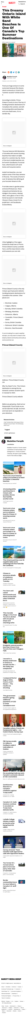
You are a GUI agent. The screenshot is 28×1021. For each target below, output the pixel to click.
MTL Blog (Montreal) (6, 1003)
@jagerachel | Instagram (17, 55)
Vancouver (4, 1007)
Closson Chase (7, 200)
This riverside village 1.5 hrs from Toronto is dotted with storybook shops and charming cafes (10, 618)
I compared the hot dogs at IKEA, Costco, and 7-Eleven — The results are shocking (10, 683)
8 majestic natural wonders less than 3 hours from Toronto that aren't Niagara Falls (13, 648)
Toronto (6, 1006)
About (2, 986)
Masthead (14, 993)
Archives (14, 986)
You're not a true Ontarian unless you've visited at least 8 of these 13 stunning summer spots (9, 513)
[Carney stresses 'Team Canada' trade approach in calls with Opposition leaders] (14, 842)
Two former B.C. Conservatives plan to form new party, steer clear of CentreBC (9, 867)
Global (21, 1001)
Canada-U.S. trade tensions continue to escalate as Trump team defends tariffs (10, 806)
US (12, 1001)
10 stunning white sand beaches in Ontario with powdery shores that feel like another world (9, 494)
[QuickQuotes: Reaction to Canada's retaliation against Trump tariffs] (21, 786)
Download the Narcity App (7, 989)
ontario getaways (9, 433)
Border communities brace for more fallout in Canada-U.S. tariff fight (10, 884)
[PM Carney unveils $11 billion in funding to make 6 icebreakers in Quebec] (21, 743)
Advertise (8, 986)
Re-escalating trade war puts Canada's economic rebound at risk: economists (13, 775)
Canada (8, 1001)
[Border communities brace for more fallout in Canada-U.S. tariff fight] (21, 882)
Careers (19, 986)
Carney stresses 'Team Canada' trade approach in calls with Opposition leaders (13, 851)
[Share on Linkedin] (11, 72)
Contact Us (17, 989)
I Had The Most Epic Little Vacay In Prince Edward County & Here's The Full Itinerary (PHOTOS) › (13, 424)
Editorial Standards (5, 993)
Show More (7, 437)
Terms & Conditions (5, 998)
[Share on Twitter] (14, 72)
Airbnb (13, 100)
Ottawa (19, 1006)
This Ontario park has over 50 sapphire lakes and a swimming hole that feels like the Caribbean (13, 562)
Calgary (10, 1007)
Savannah (9, 1011)
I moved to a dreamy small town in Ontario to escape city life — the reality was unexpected (10, 663)
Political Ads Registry (6, 995)
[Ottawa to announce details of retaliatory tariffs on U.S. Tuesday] (21, 575)
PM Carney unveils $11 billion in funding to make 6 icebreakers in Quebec (9, 745)
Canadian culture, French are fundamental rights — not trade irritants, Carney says (13, 730)
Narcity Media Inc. (17, 983)
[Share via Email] (16, 72)
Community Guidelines (16, 991)
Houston (4, 1012)
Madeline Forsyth (12, 76)
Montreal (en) (17, 1009)
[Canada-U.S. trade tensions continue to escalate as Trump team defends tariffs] (21, 804)
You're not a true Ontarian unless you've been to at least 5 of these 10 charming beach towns (9, 532)
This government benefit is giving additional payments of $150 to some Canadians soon (9, 700)
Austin (19, 1011)
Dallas (23, 1009)
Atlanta (14, 1011)
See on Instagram (7, 145)
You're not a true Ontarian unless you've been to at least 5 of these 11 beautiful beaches (14, 478)
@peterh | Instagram (8, 55)
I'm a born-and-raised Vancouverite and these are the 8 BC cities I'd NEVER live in (9, 595)
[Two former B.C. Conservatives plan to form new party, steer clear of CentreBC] (21, 864)
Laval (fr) (10, 1009)
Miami (3, 1011)
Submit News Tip (5, 991)
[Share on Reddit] (8, 72)
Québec (16, 1001)
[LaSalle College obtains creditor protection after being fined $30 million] (21, 821)
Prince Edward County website (12, 396)
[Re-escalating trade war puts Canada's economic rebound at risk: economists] (14, 765)
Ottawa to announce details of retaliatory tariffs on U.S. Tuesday (9, 577)
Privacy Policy (16, 995)
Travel (4, 6)
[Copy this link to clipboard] (19, 72)
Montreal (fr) (13, 1006)
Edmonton (16, 1007)
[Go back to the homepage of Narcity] (12, 3)
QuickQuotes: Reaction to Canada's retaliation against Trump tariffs (10, 788)
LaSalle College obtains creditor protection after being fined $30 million (9, 823)
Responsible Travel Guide (10, 406)
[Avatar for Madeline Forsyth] (3, 442)
